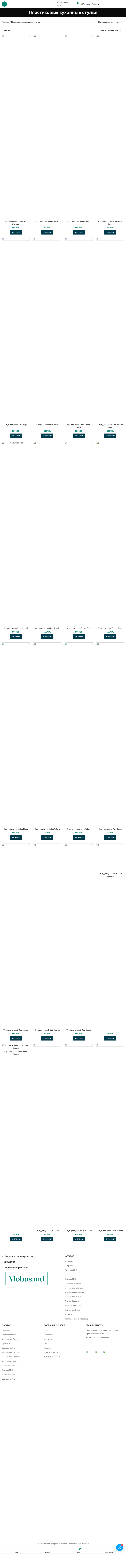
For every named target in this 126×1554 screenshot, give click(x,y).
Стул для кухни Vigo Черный (15, 628)
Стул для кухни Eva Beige (16, 425)
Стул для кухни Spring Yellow (47, 829)
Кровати (68, 1314)
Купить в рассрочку (52, 1357)
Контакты (48, 1339)
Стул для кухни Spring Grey (78, 628)
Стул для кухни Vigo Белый (47, 628)
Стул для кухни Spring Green (110, 628)
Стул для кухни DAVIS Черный (79, 1231)
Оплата (47, 1343)
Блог (46, 1330)
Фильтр (7, 30)
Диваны (68, 1275)
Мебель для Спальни (74, 1288)
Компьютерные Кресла (74, 1292)
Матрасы (69, 1261)
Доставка (48, 1335)
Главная (5, 22)
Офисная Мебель (72, 1270)
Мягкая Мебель (8, 1366)
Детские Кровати (72, 1301)
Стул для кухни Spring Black (16, 829)
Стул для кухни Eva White (47, 425)
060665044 (9, 1262)
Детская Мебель (72, 1279)
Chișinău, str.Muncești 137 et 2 (19, 1256)
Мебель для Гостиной (11, 1339)
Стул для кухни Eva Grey (78, 221)
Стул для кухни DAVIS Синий (110, 1231)
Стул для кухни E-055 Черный (47, 1030)
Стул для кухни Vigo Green (110, 829)
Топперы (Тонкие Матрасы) (76, 1319)
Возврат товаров (51, 1352)
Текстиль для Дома (73, 1306)
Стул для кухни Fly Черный (47, 1231)
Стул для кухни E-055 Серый (78, 1030)
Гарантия (47, 1348)
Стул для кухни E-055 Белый (15, 1030)
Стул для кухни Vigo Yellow (79, 829)
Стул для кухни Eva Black (47, 221)
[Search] (72, 4)
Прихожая (6, 1330)
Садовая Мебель (9, 1348)
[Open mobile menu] (4, 4)
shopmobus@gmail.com (16, 1267)
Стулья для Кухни (72, 1310)
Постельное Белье (73, 1283)
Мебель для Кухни (73, 1297)
